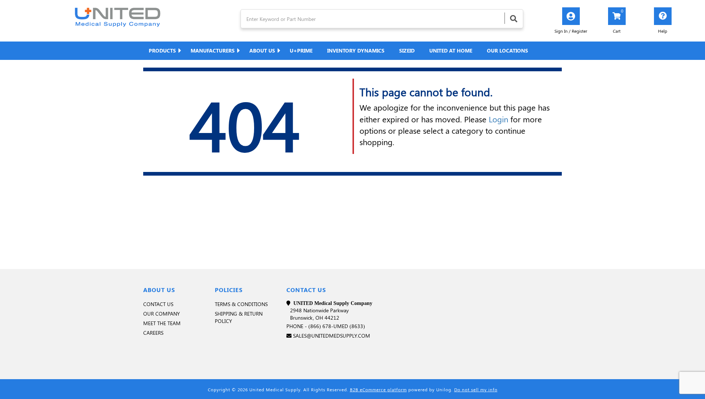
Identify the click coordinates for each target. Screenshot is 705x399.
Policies (229, 290)
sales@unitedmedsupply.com (331, 335)
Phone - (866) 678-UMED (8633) (325, 326)
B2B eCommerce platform (378, 389)
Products (162, 50)
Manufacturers (213, 50)
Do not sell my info (476, 389)
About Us (262, 50)
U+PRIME (301, 50)
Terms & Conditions (241, 304)
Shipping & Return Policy (239, 317)
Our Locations (507, 50)
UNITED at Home (450, 50)
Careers (153, 332)
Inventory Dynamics (355, 50)
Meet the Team (162, 323)
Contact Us (158, 304)
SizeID (407, 50)
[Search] (514, 18)
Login (498, 119)
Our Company (161, 313)
